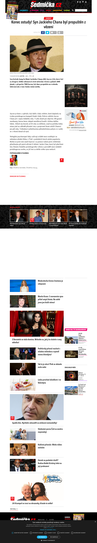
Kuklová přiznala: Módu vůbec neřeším (50, 446)
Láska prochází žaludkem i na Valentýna (49, 381)
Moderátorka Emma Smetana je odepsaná (50, 282)
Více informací (50, 527)
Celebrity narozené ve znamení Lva (37, 223)
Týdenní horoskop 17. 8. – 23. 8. (82, 374)
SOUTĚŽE (51, 519)
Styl (42, 10)
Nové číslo (12, 2)
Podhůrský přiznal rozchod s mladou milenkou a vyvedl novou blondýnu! (49, 352)
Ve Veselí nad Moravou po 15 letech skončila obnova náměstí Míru (82, 388)
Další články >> (14, 509)
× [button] (95, 521)
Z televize (34, 10)
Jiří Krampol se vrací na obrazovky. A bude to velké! (32, 503)
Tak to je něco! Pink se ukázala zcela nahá (50, 365)
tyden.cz (80, 394)
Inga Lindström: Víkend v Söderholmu (82, 337)
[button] (48, 530)
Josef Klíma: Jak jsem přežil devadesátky (82, 351)
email (54, 32)
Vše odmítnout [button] (54, 537)
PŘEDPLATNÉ (41, 519)
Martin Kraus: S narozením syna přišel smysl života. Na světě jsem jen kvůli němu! (50, 300)
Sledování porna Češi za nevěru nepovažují (50, 430)
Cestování (57, 10)
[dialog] (48, 531)
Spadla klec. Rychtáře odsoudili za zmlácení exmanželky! (34, 423)
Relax (48, 10)
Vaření (67, 10)
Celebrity (24, 10)
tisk (62, 32)
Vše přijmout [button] (42, 537)
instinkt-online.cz (80, 378)
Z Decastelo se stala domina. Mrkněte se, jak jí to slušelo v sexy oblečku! (37, 341)
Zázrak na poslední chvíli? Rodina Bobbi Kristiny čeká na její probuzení (50, 463)
